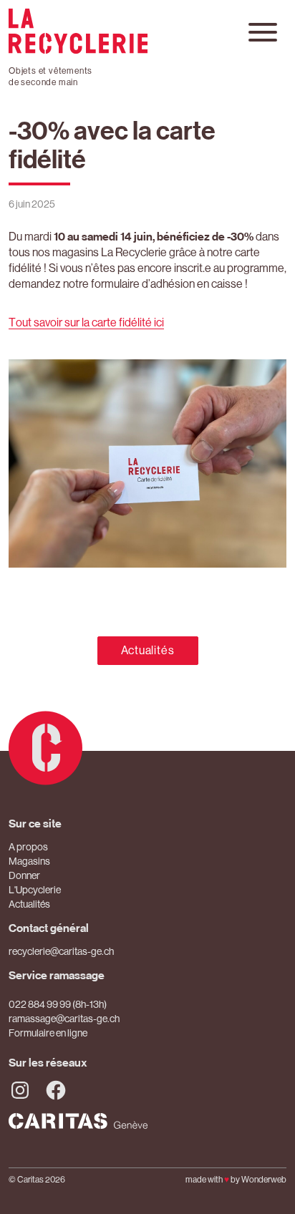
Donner (24, 875)
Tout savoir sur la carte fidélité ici (86, 322)
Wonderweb (263, 1180)
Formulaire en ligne (48, 1033)
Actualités (148, 650)
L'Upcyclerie (35, 889)
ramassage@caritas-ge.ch (64, 1018)
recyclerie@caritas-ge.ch (61, 951)
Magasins (29, 861)
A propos (28, 847)
